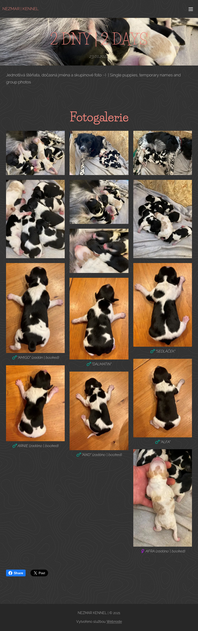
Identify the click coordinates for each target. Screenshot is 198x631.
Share (18, 573)
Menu (191, 9)
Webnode (114, 622)
